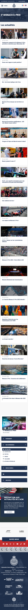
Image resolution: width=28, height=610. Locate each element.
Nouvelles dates (4, 1)
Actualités (8, 449)
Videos (6, 456)
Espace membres (22, 1)
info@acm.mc (8, 571)
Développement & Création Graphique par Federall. (14, 606)
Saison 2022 (7, 452)
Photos (6, 454)
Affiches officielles (9, 461)
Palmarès (7, 459)
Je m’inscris (9, 512)
